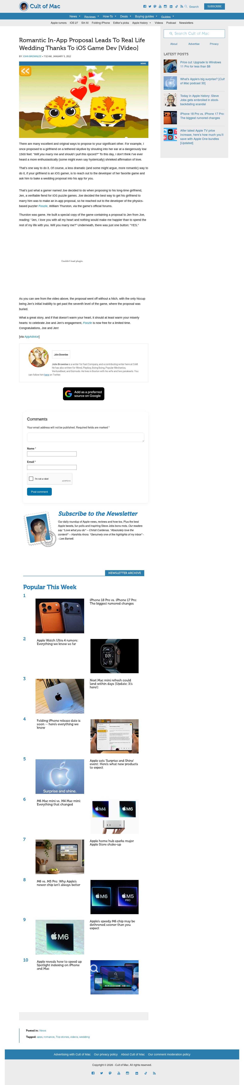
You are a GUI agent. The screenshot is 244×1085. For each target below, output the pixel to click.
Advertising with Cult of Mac (72, 1054)
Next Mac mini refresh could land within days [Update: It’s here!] (111, 684)
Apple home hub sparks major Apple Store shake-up (112, 843)
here (46, 374)
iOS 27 (74, 23)
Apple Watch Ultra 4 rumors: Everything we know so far (57, 642)
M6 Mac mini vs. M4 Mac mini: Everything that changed (59, 802)
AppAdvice (31, 336)
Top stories (62, 1037)
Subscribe (214, 6)
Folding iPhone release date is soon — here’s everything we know (59, 724)
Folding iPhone (101, 23)
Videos (159, 23)
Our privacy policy (106, 1054)
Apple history (140, 23)
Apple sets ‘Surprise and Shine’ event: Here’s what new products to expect (114, 764)
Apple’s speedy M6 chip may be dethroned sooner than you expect (112, 925)
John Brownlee (32, 56)
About (173, 44)
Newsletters (186, 23)
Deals (124, 16)
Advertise (194, 44)
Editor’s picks (121, 23)
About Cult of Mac (133, 1054)
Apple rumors (59, 23)
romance (49, 1037)
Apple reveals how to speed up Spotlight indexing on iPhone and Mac (59, 965)
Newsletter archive (124, 573)
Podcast (171, 23)
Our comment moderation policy (169, 1054)
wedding (84, 1037)
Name (31, 448)
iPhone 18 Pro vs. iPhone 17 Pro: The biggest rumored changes (113, 602)
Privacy (214, 44)
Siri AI (84, 23)
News (73, 16)
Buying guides (144, 16)
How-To (108, 16)
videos (74, 1037)
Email (31, 462)
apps (39, 1037)
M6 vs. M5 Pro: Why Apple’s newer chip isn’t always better (58, 883)
